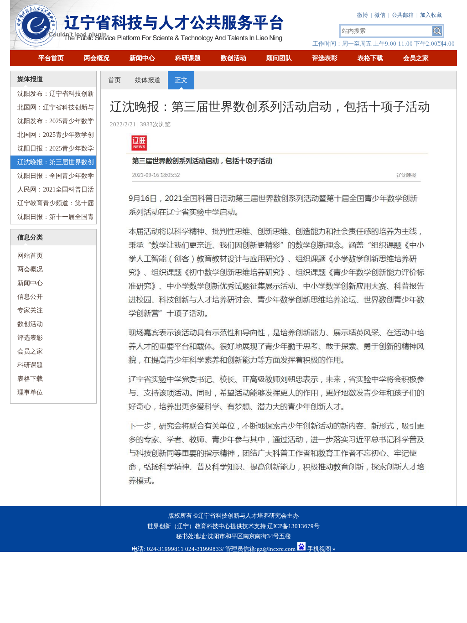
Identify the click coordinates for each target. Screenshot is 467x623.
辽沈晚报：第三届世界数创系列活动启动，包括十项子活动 (52, 164)
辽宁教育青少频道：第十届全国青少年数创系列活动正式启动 (52, 205)
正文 (181, 80)
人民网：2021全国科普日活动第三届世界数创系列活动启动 (52, 191)
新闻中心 (142, 58)
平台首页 (51, 58)
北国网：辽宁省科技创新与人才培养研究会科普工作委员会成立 (52, 109)
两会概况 (96, 58)
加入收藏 (431, 15)
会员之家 (416, 58)
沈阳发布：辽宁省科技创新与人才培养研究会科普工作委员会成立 (52, 95)
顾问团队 (279, 58)
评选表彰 (324, 58)
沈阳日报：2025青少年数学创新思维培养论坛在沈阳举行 (52, 150)
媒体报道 (148, 80)
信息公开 (30, 296)
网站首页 (26, 255)
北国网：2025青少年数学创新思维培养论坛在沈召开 (52, 136)
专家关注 (30, 310)
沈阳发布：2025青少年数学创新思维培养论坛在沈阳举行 (52, 123)
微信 (379, 15)
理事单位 (30, 392)
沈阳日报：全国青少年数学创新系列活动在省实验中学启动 (52, 177)
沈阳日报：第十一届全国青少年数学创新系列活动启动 (52, 218)
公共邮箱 (403, 15)
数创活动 (233, 58)
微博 (362, 15)
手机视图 (319, 548)
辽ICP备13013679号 (293, 526)
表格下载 (370, 58)
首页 (114, 80)
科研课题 (188, 58)
